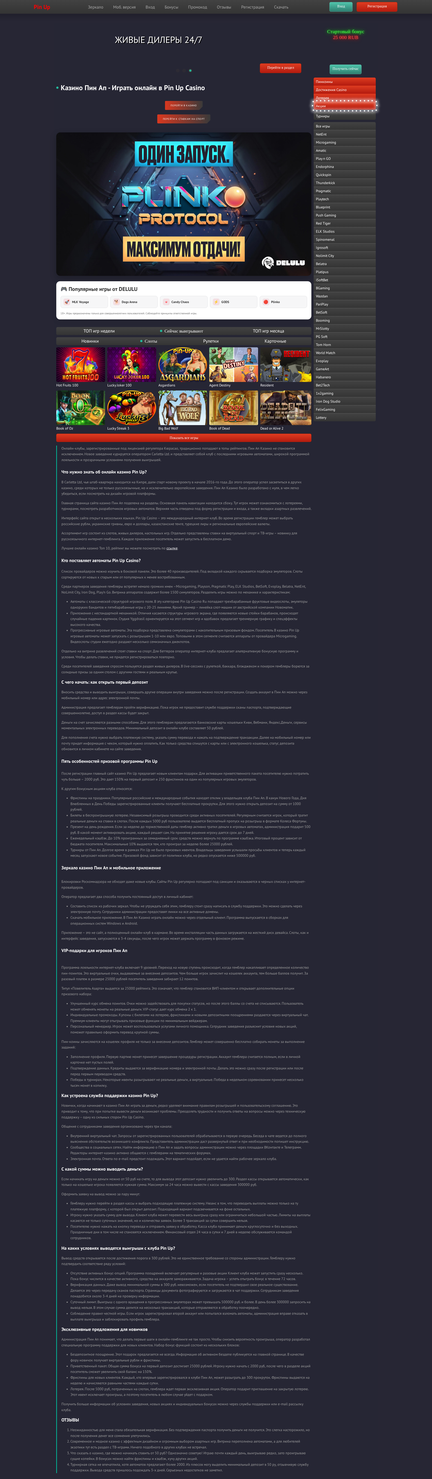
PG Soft (321, 336)
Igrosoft (322, 247)
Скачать (281, 7)
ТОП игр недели (99, 331)
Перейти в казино (184, 105)
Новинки (90, 341)
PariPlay (322, 304)
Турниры (323, 116)
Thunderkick (325, 183)
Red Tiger (323, 223)
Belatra (321, 263)
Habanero (323, 377)
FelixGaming (325, 409)
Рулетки (211, 341)
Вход (150, 7)
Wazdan (322, 296)
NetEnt (321, 134)
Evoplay (322, 361)
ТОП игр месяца (268, 331)
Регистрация (252, 7)
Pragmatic (323, 191)
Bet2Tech (323, 385)
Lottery (321, 417)
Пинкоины (324, 81)
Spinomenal (325, 239)
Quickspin (323, 174)
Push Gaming (326, 215)
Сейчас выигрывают (183, 330)
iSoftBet (322, 280)
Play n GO (323, 158)
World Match (325, 352)
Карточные (275, 341)
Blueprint (323, 207)
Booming (323, 320)
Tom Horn (323, 344)
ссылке (172, 548)
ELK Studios (325, 231)
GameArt (322, 369)
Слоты (151, 341)
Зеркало (95, 7)
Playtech (322, 199)
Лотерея (322, 98)
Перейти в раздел (280, 67)
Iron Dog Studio (328, 401)
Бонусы (171, 7)
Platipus (322, 272)
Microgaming (326, 142)
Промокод (197, 7)
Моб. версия (124, 7)
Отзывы (224, 7)
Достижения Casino (331, 89)
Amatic (321, 150)
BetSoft (321, 312)
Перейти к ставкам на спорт (184, 118)
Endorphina (325, 166)
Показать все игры (184, 438)
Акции (321, 106)
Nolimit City (325, 255)
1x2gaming (324, 393)
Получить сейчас (346, 69)
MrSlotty (322, 328)
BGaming (323, 288)
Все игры (323, 126)
